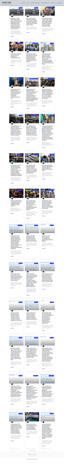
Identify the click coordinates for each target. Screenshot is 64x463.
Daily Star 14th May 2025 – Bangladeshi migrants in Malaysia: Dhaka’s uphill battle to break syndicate (16, 203)
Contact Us (30, 454)
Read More (12, 36)
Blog (35, 454)
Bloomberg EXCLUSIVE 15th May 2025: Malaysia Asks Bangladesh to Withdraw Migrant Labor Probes (47, 168)
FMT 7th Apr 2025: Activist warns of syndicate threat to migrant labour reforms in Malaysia (47, 238)
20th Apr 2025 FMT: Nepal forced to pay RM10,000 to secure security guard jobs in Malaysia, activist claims (31, 238)
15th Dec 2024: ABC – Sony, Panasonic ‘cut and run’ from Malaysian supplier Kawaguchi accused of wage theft (31, 427)
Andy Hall (6, 2)
